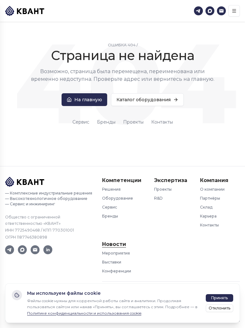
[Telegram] (198, 10)
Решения (111, 189)
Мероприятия (116, 253)
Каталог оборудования (143, 100)
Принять (219, 297)
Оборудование (117, 198)
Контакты (162, 122)
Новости (114, 244)
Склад (206, 207)
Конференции (116, 271)
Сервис (80, 122)
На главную (88, 100)
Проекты (133, 122)
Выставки (111, 262)
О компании (212, 189)
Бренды (106, 122)
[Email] (221, 10)
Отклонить (219, 308)
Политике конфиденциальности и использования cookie (84, 313)
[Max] (209, 10)
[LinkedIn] (47, 249)
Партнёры (210, 198)
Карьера (208, 216)
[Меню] (234, 11)
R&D (158, 198)
